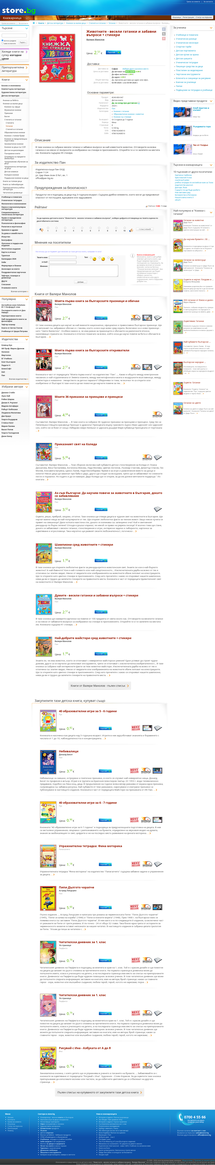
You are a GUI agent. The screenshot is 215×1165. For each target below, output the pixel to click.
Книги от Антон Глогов (11, 328)
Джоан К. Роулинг (9, 402)
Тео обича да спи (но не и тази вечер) (113, 1130)
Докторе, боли (181, 187)
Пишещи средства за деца (189, 66)
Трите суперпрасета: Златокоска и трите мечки (117, 1150)
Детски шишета (184, 58)
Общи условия (187, 1160)
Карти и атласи (8, 252)
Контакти (11, 1119)
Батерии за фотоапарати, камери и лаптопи (57, 1154)
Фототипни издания (10, 249)
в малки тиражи (53, 1146)
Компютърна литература (13, 89)
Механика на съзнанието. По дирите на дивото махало (120, 1144)
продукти (49, 1128)
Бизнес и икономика (11, 85)
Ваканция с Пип (105, 1135)
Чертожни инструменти (188, 74)
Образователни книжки (14, 132)
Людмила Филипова (11, 412)
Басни (7, 116)
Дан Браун (6, 416)
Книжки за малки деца (76, 23)
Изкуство (5, 236)
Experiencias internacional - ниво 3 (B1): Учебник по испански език (125, 1146)
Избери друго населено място (135, 69)
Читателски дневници (12, 192)
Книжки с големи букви (14, 135)
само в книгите (10, 43)
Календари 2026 (8, 259)
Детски (46, 1133)
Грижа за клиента (193, 2)
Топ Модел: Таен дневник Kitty (110, 1119)
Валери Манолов (95, 39)
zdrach (177, 200)
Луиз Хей (5, 396)
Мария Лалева (8, 426)
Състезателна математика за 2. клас (113, 1124)
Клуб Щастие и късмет (201, 109)
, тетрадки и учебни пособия (56, 1139)
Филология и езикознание (13, 203)
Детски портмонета (186, 50)
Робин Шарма (7, 399)
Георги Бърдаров (9, 419)
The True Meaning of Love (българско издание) (117, 1141)
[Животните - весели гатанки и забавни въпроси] (57, 58)
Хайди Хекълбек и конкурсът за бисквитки (115, 1152)
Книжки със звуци (12, 107)
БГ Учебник (6, 358)
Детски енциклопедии (14, 150)
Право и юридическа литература (11, 219)
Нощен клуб (103, 1154)
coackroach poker (182, 180)
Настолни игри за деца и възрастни (54, 1119)
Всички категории (19, 291)
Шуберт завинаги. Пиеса (108, 1128)
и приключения (50, 1148)
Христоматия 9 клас (183, 177)
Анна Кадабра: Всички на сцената (112, 1133)
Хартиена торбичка (183, 175)
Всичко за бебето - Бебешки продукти (55, 1135)
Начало (10, 1117)
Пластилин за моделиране (189, 70)
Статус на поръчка (15, 1126)
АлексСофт (6, 368)
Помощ (10, 1130)
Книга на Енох (104, 1148)
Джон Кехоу (6, 436)
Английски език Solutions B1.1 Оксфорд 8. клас (13, 306)
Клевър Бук (6, 345)
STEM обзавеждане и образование (53, 1137)
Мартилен (6, 355)
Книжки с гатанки (121, 111)
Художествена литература (13, 92)
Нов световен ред (182, 192)
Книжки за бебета (10, 100)
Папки (179, 86)
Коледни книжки (11, 175)
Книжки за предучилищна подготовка (15, 140)
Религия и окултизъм (11, 226)
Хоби (3, 262)
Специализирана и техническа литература (12, 213)
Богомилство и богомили (186, 195)
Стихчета (10, 123)
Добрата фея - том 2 (107, 1137)
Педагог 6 (5, 365)
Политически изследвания (109, 1126)
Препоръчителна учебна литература (13, 188)
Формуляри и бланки (11, 265)
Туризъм (5, 255)
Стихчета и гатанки (97, 23)
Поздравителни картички (13, 272)
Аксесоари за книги (10, 269)
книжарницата (193, 164)
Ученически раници (186, 38)
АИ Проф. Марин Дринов (12, 348)
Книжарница (12, 17)
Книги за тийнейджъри (13, 184)
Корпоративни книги (11, 316)
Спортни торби (183, 46)
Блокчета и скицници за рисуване (193, 78)
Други (4, 281)
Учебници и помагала (187, 34)
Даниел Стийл (8, 392)
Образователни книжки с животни (129, 114)
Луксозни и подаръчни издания (12, 244)
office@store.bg (204, 1135)
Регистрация (13, 1128)
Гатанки (112, 23)
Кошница (11, 1124)
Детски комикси (11, 171)
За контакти (208, 2)
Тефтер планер (8, 324)
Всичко (52, 1144)
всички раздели (10, 41)
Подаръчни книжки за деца (16, 178)
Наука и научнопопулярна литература (13, 208)
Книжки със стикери (122, 117)
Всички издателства (18, 379)
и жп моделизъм (52, 1141)
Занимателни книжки (13, 144)
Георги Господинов (10, 433)
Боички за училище (186, 82)
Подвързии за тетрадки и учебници (194, 90)
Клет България (8, 362)
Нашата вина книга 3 (184, 197)
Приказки (8, 113)
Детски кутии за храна (187, 54)
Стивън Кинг (7, 423)
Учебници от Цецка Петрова (14, 331)
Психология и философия (13, 223)
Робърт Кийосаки (9, 409)
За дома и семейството (12, 233)
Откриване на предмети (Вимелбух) (14, 157)
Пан (113, 108)
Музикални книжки (12, 110)
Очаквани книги (9, 288)
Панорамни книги (12, 153)
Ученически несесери (187, 42)
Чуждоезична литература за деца (15, 167)
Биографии (6, 240)
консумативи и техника (52, 1124)
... (48, 336)
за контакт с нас (198, 1130)
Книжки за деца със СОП (15, 147)
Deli (3, 372)
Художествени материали (50, 1126)
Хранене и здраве (9, 230)
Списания (6, 284)
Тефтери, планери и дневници (10, 276)
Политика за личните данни (204, 1160)
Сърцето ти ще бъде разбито (187, 190)
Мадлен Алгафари (9, 406)
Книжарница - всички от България (56, 1117)
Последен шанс (105, 1139)
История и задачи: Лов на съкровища (113, 1117)
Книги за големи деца (12, 181)
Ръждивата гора (202, 126)
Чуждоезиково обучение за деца (16, 162)
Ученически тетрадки (187, 62)
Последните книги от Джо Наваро (13, 311)
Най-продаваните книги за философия (14, 320)
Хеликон (5, 352)
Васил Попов (7, 429)
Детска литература (55, 23)
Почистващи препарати (49, 1122)
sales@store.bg (202, 1133)
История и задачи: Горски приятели (113, 1122)
